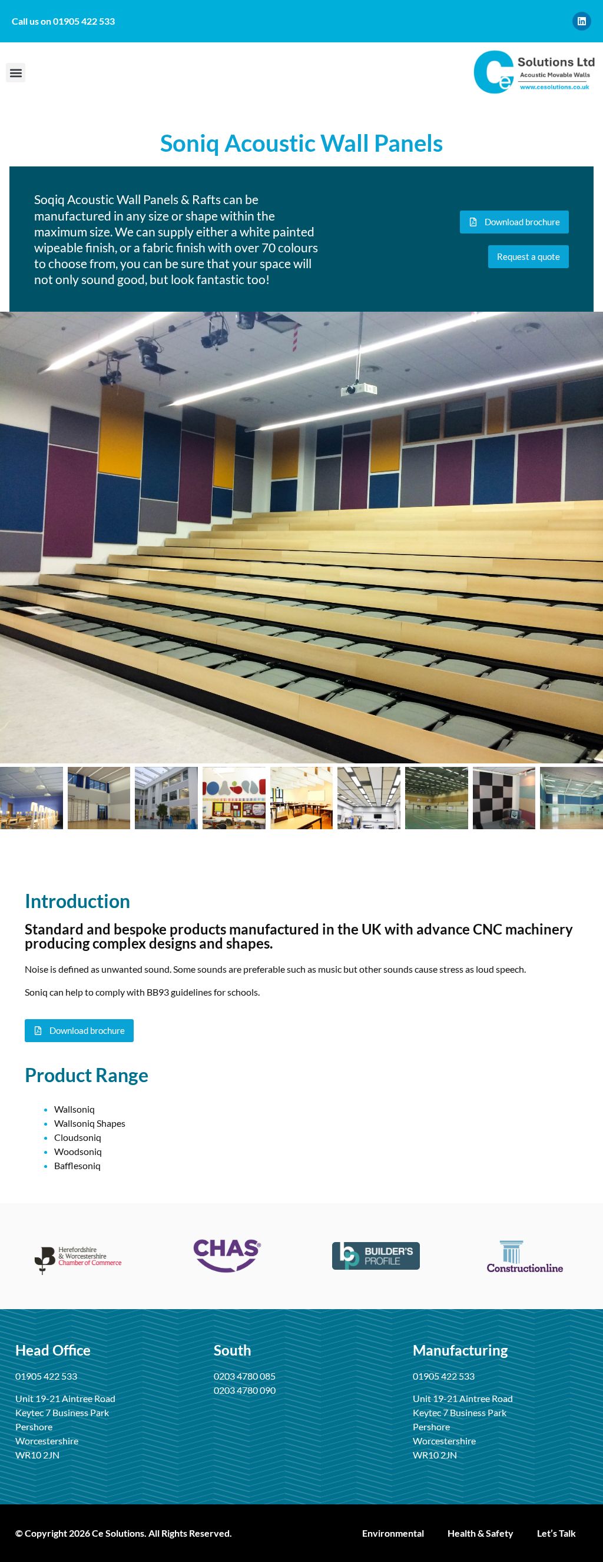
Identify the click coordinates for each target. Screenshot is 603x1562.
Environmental (393, 1532)
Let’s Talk (556, 1532)
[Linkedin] (581, 21)
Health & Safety (480, 1532)
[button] (15, 72)
